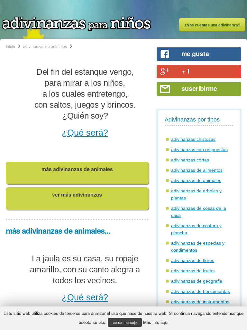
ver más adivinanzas (77, 194)
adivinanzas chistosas (193, 139)
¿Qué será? (85, 133)
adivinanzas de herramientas (200, 291)
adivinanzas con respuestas (199, 149)
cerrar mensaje (125, 322)
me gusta (195, 53)
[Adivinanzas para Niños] (76, 29)
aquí (164, 322)
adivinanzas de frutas (193, 270)
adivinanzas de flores (192, 260)
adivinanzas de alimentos (197, 170)
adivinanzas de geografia (196, 281)
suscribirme (199, 88)
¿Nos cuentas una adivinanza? (212, 25)
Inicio (10, 46)
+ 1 (185, 70)
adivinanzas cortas (190, 159)
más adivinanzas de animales (77, 169)
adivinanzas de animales (45, 46)
